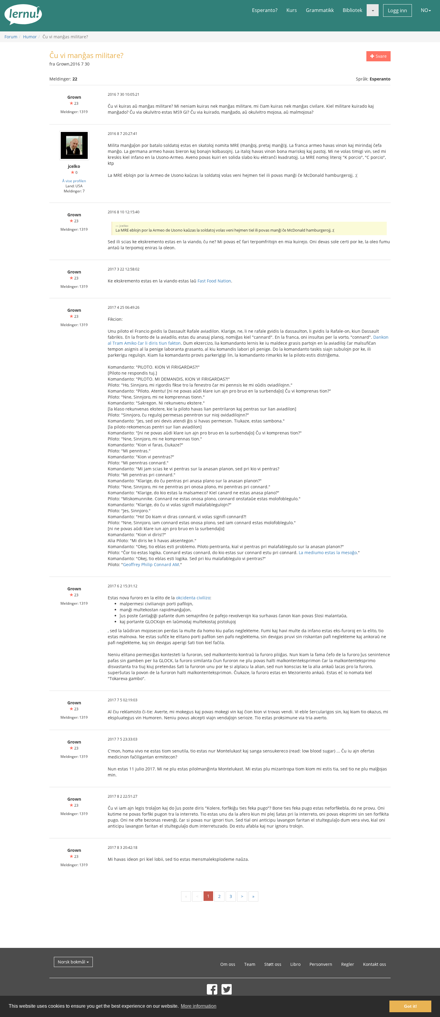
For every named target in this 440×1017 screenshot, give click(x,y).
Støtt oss (272, 964)
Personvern (320, 964)
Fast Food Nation (214, 281)
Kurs (291, 10)
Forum (10, 36)
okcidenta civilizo (193, 598)
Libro (295, 964)
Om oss (227, 964)
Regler (347, 964)
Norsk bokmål (72, 962)
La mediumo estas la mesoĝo (328, 552)
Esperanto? (264, 10)
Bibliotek (352, 10)
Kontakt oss (374, 964)
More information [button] (198, 1006)
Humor (30, 36)
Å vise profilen (74, 180)
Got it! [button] (410, 1006)
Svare (380, 56)
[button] (373, 10)
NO (424, 10)
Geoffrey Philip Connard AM (151, 564)
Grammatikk (320, 10)
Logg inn (397, 10)
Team (249, 964)
